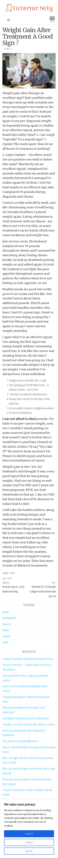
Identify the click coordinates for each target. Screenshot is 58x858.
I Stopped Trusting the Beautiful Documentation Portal (27, 659)
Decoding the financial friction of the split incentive (25, 718)
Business (6, 624)
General (6, 636)
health (9, 578)
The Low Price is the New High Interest (20, 741)
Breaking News (9, 618)
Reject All (29, 851)
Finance (6, 630)
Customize (29, 842)
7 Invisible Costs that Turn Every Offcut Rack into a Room (28, 724)
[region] (29, 828)
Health (12, 572)
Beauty (5, 612)
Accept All (29, 833)
